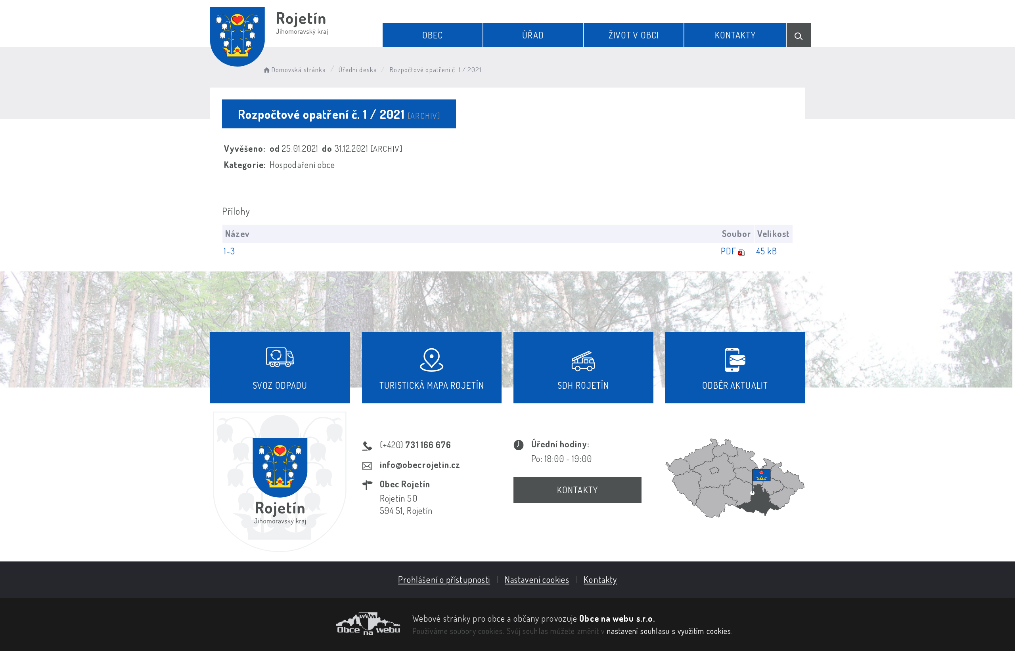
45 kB (766, 250)
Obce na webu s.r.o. (617, 618)
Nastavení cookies (537, 579)
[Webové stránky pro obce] (305, 623)
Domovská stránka (299, 69)
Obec (432, 34)
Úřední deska (358, 69)
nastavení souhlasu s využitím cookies (669, 631)
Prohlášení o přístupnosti (444, 579)
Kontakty (735, 34)
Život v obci (634, 34)
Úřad (533, 34)
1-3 (229, 250)
